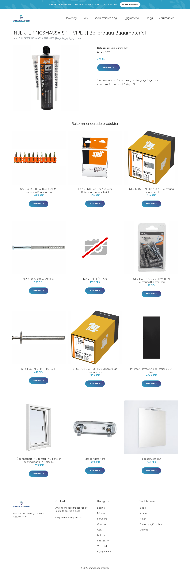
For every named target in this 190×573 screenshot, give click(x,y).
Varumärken (166, 18)
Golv (85, 18)
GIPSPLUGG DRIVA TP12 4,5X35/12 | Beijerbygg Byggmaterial (95, 190)
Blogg (149, 18)
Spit (126, 48)
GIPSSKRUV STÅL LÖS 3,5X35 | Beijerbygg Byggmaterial (95, 370)
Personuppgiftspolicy (151, 524)
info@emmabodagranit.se (68, 517)
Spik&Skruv (103, 540)
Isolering (71, 18)
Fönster (101, 513)
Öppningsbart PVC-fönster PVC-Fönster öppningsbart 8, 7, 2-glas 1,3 (39, 460)
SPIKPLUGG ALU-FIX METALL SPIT (38, 368)
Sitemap (144, 529)
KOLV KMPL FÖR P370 (95, 278)
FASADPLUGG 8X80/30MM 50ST (39, 278)
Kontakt (144, 513)
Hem (15, 38)
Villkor (143, 518)
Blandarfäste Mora (95, 458)
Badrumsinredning (105, 18)
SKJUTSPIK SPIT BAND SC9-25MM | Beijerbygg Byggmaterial (38, 190)
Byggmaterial (131, 18)
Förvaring (102, 518)
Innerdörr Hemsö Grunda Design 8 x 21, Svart (151, 370)
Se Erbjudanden (130, 4)
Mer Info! (108, 67)
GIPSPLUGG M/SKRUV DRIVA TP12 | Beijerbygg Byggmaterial (151, 280)
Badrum (101, 507)
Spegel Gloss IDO (151, 458)
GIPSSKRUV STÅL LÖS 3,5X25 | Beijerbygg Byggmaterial (151, 190)
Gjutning (101, 524)
